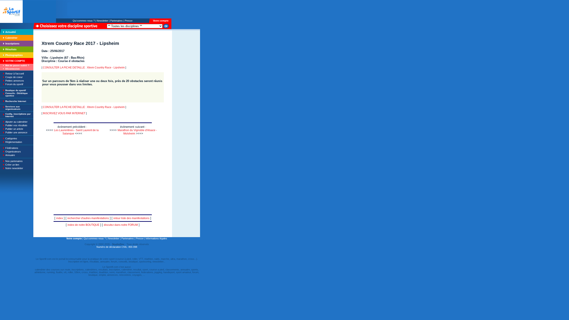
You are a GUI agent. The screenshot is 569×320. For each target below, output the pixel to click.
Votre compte (160, 20)
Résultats (10, 49)
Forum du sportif (14, 84)
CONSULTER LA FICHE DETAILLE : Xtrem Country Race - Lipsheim (84, 67)
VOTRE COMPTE (15, 61)
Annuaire (10, 155)
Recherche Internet (15, 101)
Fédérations (11, 148)
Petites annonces (14, 80)
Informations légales (156, 238)
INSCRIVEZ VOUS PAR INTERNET (64, 113)
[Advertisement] (186, 61)
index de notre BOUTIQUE (83, 224)
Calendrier (11, 37)
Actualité (10, 32)
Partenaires (116, 20)
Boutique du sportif (15, 90)
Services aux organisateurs (12, 107)
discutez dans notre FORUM (121, 224)
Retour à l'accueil (14, 73)
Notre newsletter (14, 168)
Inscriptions (12, 43)
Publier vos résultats (16, 125)
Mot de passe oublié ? (17, 65)
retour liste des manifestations (131, 218)
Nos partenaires (14, 161)
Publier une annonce (16, 132)
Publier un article (14, 129)
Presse (128, 20)
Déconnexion (12, 69)
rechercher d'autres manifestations (88, 218)
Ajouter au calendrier (16, 121)
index (59, 218)
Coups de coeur (14, 77)
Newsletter (102, 20)
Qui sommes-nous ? (84, 20)
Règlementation (13, 142)
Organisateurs (13, 151)
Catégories (11, 138)
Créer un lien (12, 164)
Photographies (14, 55)
